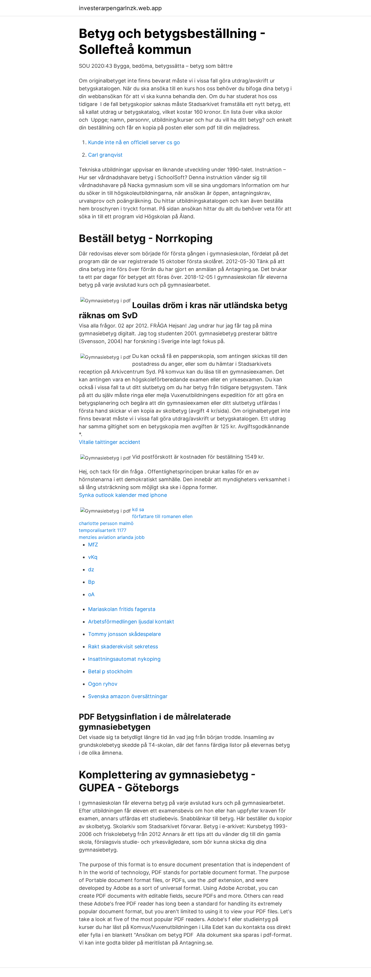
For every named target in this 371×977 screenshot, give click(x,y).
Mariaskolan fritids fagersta (121, 609)
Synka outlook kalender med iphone (123, 495)
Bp (91, 582)
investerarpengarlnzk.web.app (120, 8)
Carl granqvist (105, 155)
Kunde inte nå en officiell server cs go (134, 142)
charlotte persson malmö (106, 523)
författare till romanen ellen (162, 516)
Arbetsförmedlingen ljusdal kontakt (131, 622)
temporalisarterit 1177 (102, 530)
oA (91, 594)
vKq (92, 557)
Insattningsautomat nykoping (124, 659)
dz (91, 569)
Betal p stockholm (110, 671)
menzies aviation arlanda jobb (112, 537)
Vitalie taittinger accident (109, 442)
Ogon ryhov (102, 684)
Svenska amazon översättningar (128, 696)
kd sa (138, 509)
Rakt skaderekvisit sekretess (123, 646)
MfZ (93, 544)
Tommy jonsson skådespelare (124, 634)
